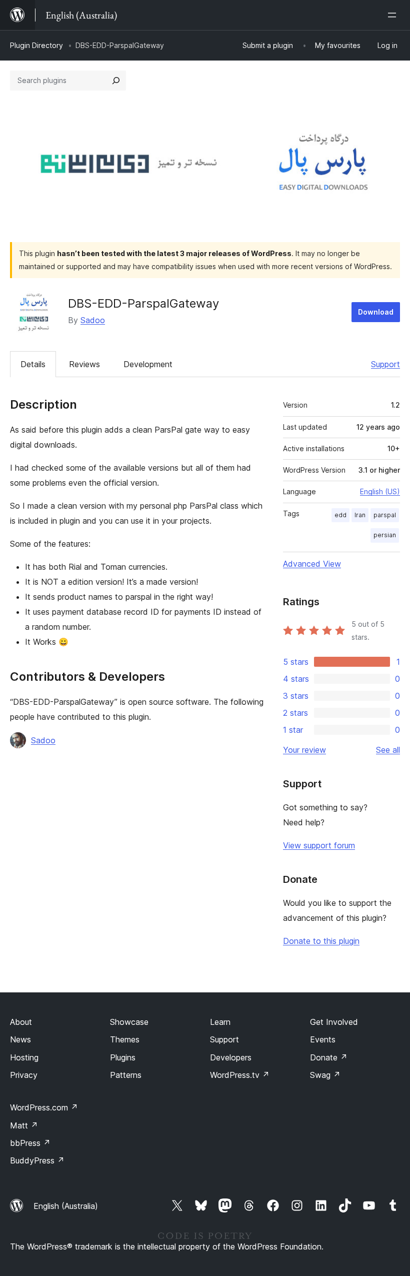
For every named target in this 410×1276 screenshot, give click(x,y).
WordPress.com (44, 1107)
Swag (325, 1075)
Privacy (24, 1075)
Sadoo (92, 320)
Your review (304, 750)
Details (33, 364)
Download (376, 312)
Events (323, 1039)
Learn (220, 1022)
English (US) (380, 491)
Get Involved (334, 1022)
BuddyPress (37, 1160)
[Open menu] (394, 15)
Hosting (24, 1057)
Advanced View (312, 564)
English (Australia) (66, 1206)
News (20, 1039)
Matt (24, 1125)
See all (388, 750)
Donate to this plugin (321, 941)
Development (148, 364)
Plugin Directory (36, 45)
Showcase (129, 1022)
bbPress (30, 1143)
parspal (385, 515)
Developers (231, 1057)
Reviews (84, 364)
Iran (360, 515)
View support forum (319, 845)
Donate (329, 1057)
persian (385, 535)
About (21, 1022)
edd (340, 515)
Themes (125, 1039)
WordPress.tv (240, 1075)
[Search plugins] (116, 81)
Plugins (123, 1057)
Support (385, 364)
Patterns (126, 1075)
